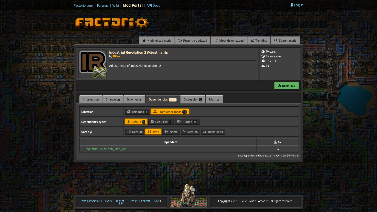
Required (163, 121)
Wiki (115, 5)
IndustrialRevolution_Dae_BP (106, 148)
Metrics (214, 99)
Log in (298, 4)
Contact (145, 201)
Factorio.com (83, 5)
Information (91, 99)
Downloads (134, 99)
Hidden (189, 121)
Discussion (192, 99)
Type (155, 131)
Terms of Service (90, 201)
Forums (102, 5)
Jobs (121, 203)
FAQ (156, 201)
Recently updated (194, 40)
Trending (261, 40)
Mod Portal (133, 5)
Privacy (107, 201)
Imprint (120, 201)
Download (288, 85)
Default (137, 121)
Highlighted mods (159, 40)
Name (173, 131)
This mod (139, 111)
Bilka (116, 56)
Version (192, 131)
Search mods (287, 40)
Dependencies (162, 99)
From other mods (172, 111)
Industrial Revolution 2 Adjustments (138, 52)
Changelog (113, 99)
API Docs (153, 5)
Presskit (132, 201)
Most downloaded (231, 40)
